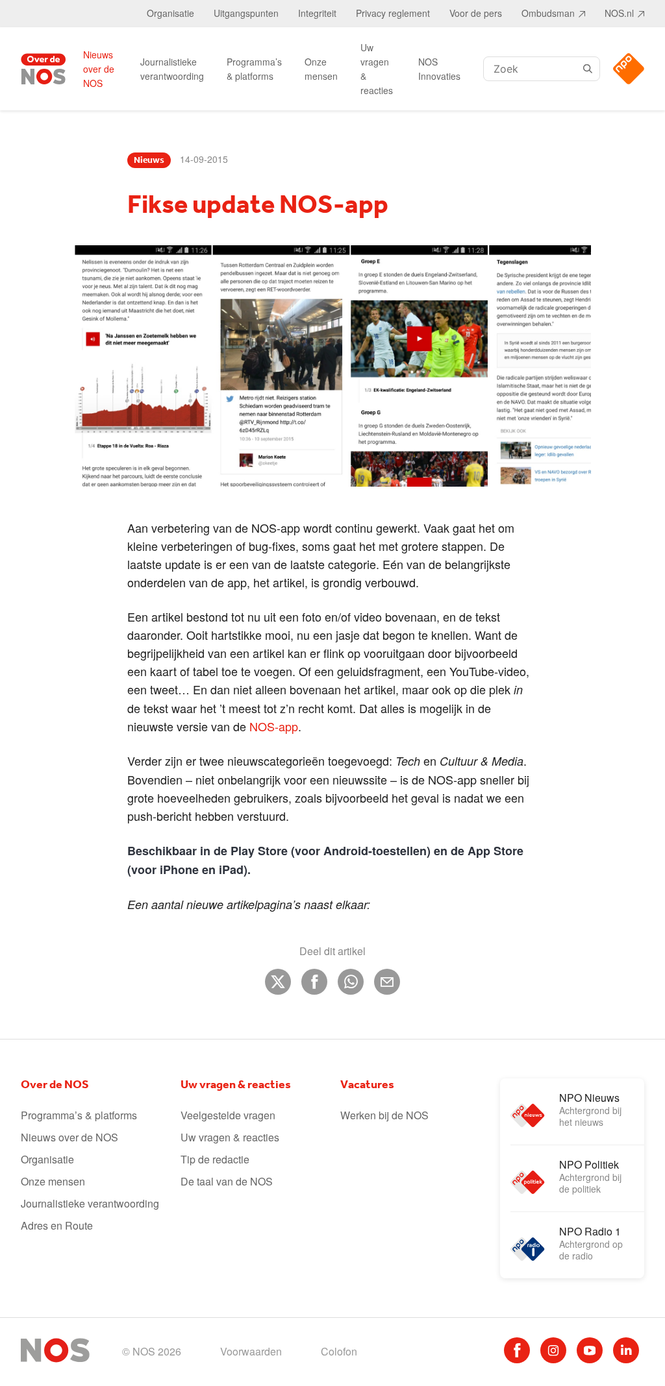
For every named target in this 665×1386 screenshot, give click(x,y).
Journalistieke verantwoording (172, 68)
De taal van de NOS (227, 1181)
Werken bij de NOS (384, 1115)
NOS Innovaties (439, 68)
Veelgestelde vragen (228, 1115)
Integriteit (317, 12)
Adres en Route (57, 1225)
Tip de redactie (215, 1159)
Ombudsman (548, 12)
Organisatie (170, 12)
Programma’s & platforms (254, 68)
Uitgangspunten (246, 12)
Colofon (339, 1351)
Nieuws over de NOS (98, 69)
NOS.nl (619, 12)
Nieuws (149, 160)
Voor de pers (475, 12)
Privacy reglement (393, 12)
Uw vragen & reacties (376, 69)
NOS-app (273, 726)
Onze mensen (321, 68)
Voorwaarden (251, 1351)
